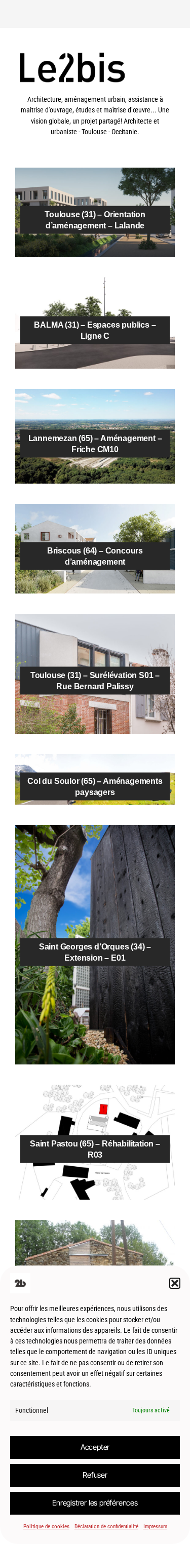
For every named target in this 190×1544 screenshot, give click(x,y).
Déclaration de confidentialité (106, 1526)
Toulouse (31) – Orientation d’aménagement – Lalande (95, 219)
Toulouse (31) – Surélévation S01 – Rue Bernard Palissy (95, 681)
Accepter (95, 1447)
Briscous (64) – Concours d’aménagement (95, 556)
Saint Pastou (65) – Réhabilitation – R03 (95, 1149)
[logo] (95, 89)
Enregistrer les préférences (95, 1503)
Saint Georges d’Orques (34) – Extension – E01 (95, 952)
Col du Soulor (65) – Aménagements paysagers (94, 786)
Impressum (155, 1526)
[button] (175, 1283)
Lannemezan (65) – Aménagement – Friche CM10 (95, 443)
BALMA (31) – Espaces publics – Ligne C (95, 330)
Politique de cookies (46, 1526)
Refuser (95, 1475)
